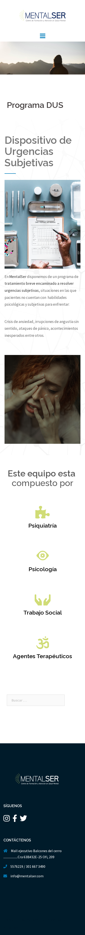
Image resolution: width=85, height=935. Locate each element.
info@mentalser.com (27, 876)
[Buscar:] (36, 700)
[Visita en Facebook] (14, 819)
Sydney (56, 919)
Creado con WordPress (20, 919)
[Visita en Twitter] (23, 819)
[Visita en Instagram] (6, 819)
